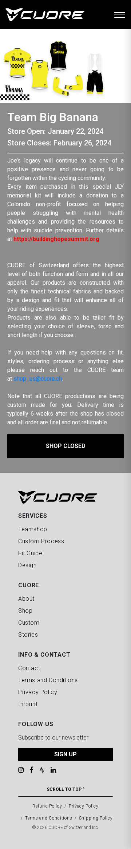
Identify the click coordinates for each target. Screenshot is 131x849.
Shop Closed (66, 445)
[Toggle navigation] (120, 14)
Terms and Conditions (48, 680)
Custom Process (41, 541)
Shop (25, 610)
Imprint (27, 704)
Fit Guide (30, 553)
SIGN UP (65, 754)
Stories (28, 634)
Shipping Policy (96, 818)
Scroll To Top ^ (65, 789)
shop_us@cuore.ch (37, 378)
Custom (29, 622)
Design (27, 565)
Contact (29, 668)
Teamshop (32, 529)
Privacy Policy (37, 692)
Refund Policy (47, 806)
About (26, 598)
